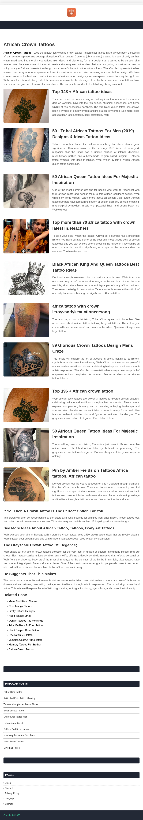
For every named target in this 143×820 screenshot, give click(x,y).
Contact (9, 788)
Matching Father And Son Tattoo (19, 735)
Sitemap (9, 804)
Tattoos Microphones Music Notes (20, 704)
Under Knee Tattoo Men (15, 716)
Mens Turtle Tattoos (13, 741)
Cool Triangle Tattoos (20, 606)
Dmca (8, 783)
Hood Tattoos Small (20, 615)
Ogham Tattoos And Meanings (26, 620)
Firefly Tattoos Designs (22, 611)
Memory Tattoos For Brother (25, 644)
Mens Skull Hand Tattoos (23, 601)
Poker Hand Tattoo (12, 692)
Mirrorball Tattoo (11, 748)
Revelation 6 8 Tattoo (20, 634)
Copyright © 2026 (11, 815)
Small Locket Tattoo (13, 710)
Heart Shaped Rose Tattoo (24, 630)
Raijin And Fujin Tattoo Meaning (19, 698)
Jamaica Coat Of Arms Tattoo (25, 639)
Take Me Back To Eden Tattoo (26, 625)
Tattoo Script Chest (13, 723)
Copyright (9, 798)
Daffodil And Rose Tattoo (16, 729)
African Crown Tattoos (17, 52)
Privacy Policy (12, 793)
